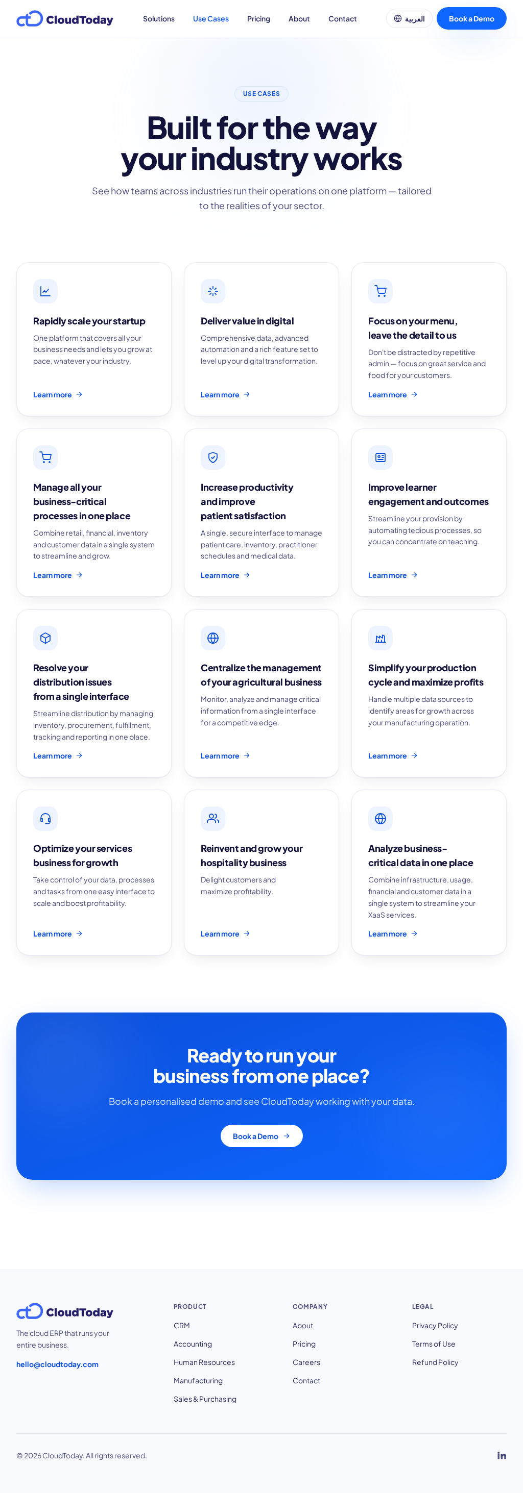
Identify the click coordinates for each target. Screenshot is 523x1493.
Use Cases (211, 18)
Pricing (258, 18)
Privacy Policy (435, 1325)
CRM (182, 1325)
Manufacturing (198, 1380)
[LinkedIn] (501, 1455)
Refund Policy (435, 1362)
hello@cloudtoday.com (57, 1364)
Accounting (193, 1343)
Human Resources (204, 1362)
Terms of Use (434, 1343)
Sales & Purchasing (205, 1398)
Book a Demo (471, 18)
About (299, 18)
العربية (415, 18)
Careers (306, 1362)
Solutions (159, 18)
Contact (342, 18)
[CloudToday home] (64, 18)
